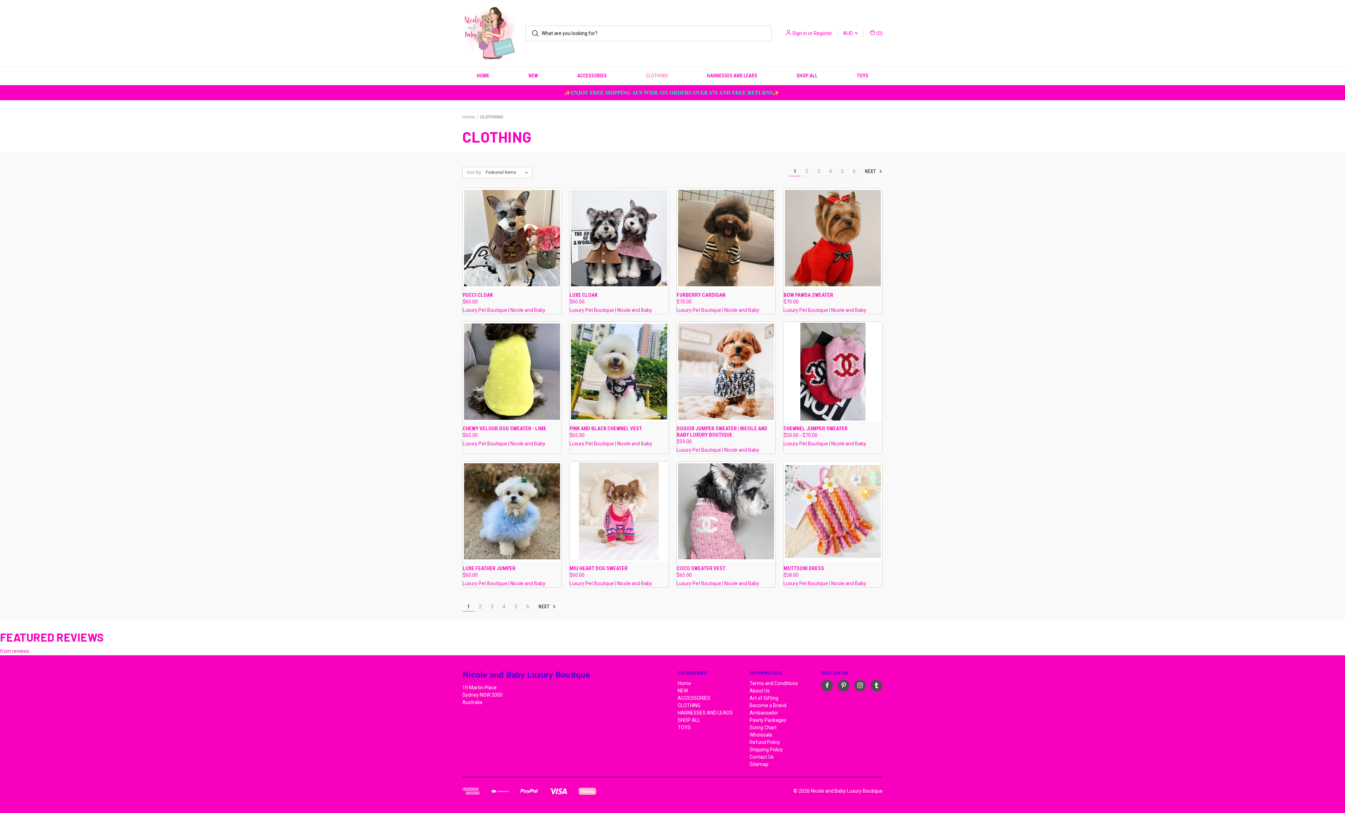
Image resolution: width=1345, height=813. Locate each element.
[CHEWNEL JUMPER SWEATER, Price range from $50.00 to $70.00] (833, 371)
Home (483, 75)
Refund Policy (765, 742)
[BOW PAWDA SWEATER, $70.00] (833, 238)
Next (871, 171)
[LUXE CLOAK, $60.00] (619, 238)
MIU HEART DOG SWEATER (599, 568)
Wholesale (761, 735)
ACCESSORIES (592, 75)
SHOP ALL (807, 75)
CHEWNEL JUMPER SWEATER (816, 428)
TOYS (862, 75)
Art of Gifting (764, 698)
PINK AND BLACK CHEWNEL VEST (606, 428)
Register (823, 33)
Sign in (799, 33)
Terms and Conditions (774, 683)
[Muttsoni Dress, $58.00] (833, 511)
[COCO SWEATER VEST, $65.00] (726, 511)
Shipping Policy (766, 749)
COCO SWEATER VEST (701, 568)
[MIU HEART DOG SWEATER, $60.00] (619, 511)
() (879, 33)
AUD (848, 33)
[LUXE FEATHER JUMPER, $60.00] (512, 511)
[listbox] (508, 172)
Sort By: (474, 172)
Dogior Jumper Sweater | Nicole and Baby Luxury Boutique (722, 431)
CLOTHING (657, 75)
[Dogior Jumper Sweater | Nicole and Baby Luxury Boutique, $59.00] (726, 371)
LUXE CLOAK (584, 295)
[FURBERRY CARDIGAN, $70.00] (726, 238)
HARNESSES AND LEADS (732, 75)
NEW (533, 75)
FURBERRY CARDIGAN (701, 295)
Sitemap (759, 764)
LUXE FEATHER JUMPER (489, 568)
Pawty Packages (768, 720)
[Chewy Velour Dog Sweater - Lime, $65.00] (512, 371)
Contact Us (762, 757)
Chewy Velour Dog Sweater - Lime (504, 428)
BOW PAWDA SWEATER (808, 295)
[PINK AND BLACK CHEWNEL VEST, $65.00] (619, 371)
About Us (760, 691)
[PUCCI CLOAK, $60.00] (512, 238)
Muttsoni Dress (804, 568)
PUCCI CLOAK (478, 295)
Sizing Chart (763, 727)
